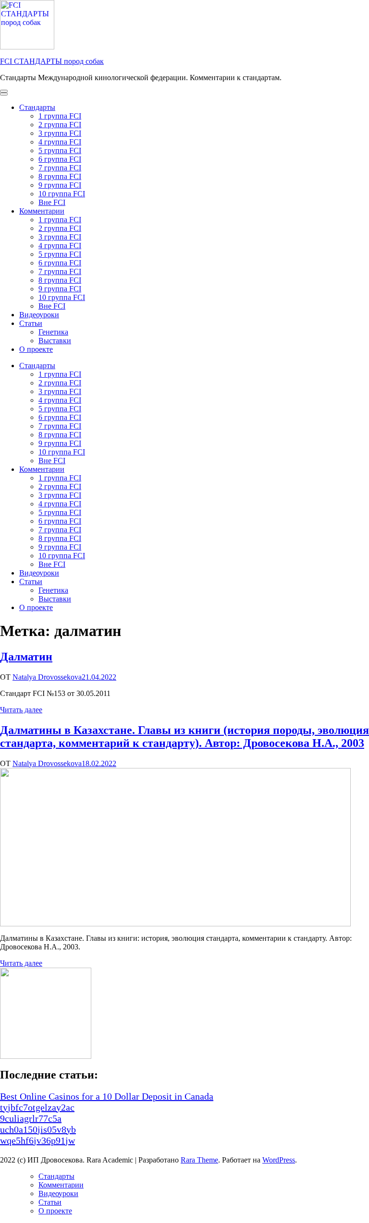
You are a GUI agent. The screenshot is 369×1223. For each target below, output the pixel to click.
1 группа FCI (59, 116)
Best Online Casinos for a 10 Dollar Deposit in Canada (106, 1096)
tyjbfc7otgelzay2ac (37, 1107)
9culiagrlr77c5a (31, 1118)
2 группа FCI (59, 124)
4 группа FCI (59, 142)
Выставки (54, 340)
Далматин (26, 656)
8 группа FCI (59, 176)
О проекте (36, 349)
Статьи (30, 323)
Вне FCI (51, 202)
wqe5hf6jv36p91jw (37, 1140)
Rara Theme (199, 1160)
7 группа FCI (59, 168)
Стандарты (37, 107)
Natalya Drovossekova (47, 677)
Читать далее (21, 710)
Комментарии (41, 211)
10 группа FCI (61, 194)
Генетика (53, 332)
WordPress (278, 1160)
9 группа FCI (59, 185)
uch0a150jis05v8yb (38, 1129)
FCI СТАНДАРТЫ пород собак (52, 61)
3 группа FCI (59, 133)
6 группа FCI (59, 159)
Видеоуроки (39, 315)
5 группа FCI (59, 150)
